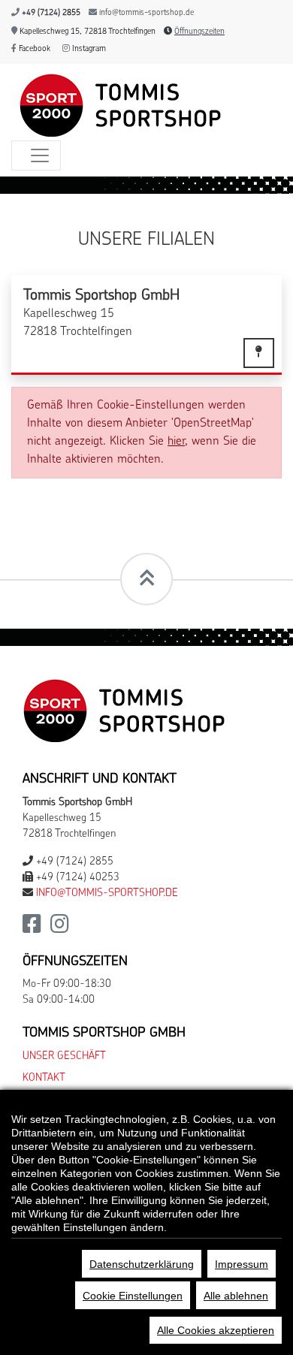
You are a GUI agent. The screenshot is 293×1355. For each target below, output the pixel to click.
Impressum (241, 1264)
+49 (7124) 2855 (51, 13)
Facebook (33, 49)
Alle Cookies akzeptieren (215, 1330)
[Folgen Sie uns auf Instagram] (59, 928)
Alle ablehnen (236, 1296)
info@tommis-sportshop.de (146, 13)
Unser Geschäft (64, 1056)
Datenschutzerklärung (141, 1264)
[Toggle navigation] (36, 155)
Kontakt (44, 1078)
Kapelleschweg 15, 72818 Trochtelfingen (86, 32)
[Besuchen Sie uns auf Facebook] (32, 928)
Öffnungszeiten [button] (199, 32)
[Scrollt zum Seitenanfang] (146, 579)
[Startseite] (116, 105)
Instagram (88, 49)
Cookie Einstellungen (133, 1296)
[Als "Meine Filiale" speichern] (258, 353)
